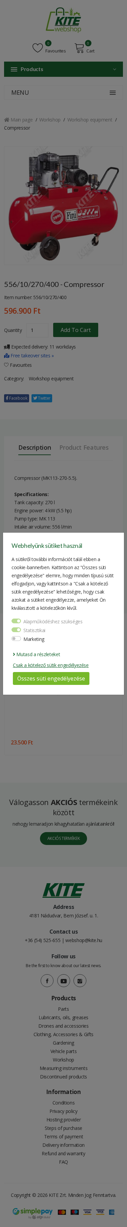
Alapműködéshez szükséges (53, 621)
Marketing (33, 639)
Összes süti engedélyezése (51, 678)
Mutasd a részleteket (37, 654)
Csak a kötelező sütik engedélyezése (51, 665)
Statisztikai (34, 630)
